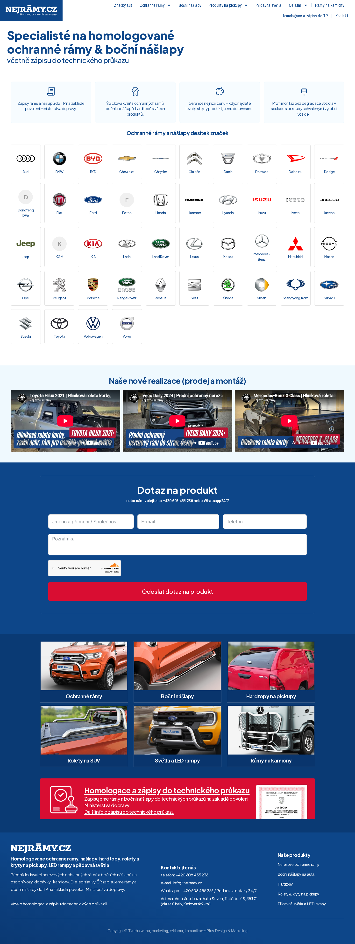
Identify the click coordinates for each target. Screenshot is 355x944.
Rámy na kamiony (329, 5)
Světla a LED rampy (177, 760)
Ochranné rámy (152, 5)
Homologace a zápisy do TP (305, 16)
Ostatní (295, 5)
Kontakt (341, 16)
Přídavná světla (268, 5)
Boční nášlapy (190, 5)
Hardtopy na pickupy (271, 696)
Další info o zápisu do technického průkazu (129, 812)
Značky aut (123, 5)
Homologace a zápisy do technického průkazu (166, 790)
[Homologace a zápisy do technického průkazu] (63, 799)
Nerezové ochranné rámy (298, 864)
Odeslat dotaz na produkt (177, 591)
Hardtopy (285, 884)
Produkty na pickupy (225, 5)
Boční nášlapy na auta (296, 874)
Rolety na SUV (84, 760)
